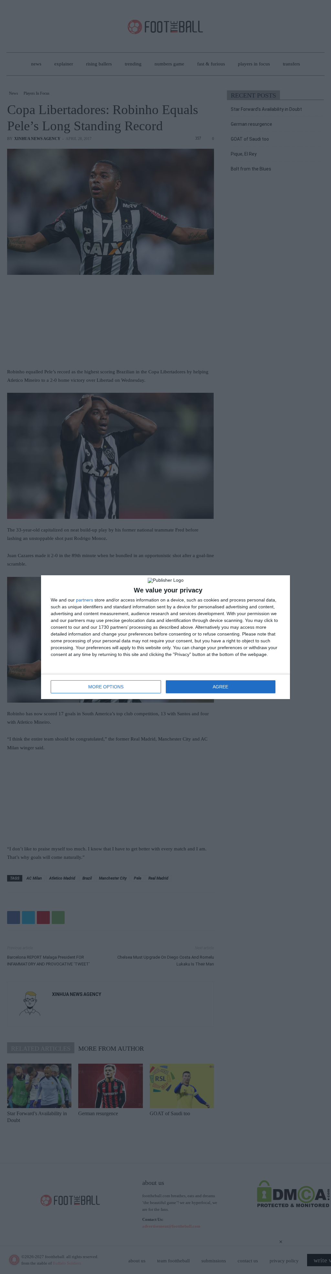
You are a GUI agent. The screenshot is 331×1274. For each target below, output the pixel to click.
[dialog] (165, 637)
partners (84, 600)
